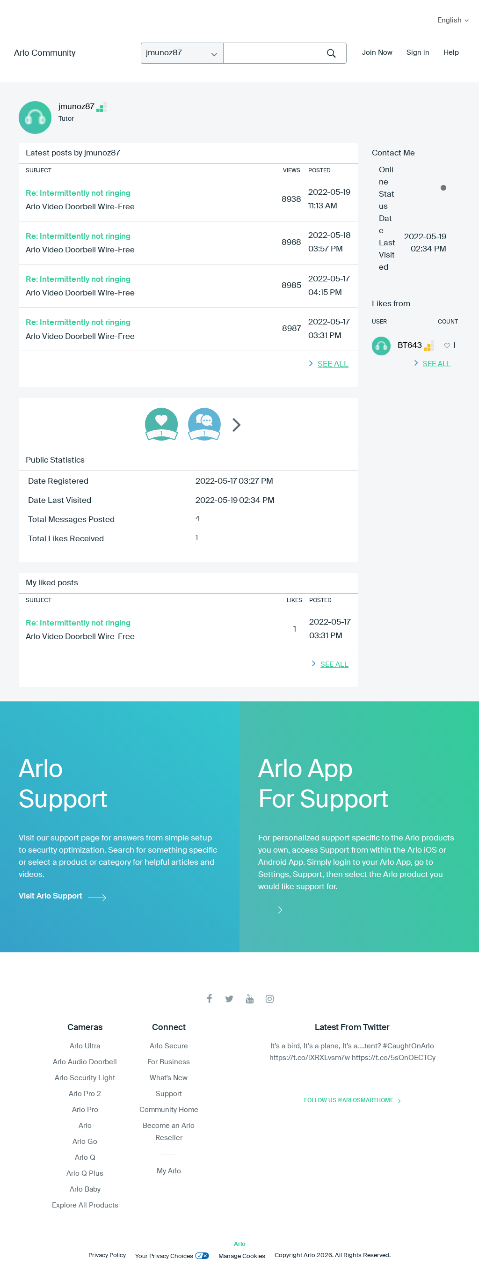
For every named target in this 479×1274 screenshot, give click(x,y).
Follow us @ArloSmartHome (348, 1101)
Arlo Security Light (85, 1078)
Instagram (270, 999)
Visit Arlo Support (50, 896)
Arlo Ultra (85, 1046)
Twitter (229, 999)
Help (451, 52)
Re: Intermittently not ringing (78, 194)
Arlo (85, 1125)
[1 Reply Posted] (204, 424)
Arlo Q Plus (84, 1173)
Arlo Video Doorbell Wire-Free (80, 207)
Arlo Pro (85, 1109)
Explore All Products (85, 1205)
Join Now (377, 52)
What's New (169, 1078)
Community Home (168, 1109)
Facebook (209, 999)
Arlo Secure (169, 1046)
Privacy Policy (107, 1255)
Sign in (417, 52)
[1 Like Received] (161, 424)
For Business (168, 1062)
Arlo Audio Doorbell (85, 1062)
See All (333, 364)
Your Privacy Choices (164, 1256)
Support (169, 1093)
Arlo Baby (85, 1189)
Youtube (249, 999)
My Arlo (13, 6)
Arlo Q (85, 1157)
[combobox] (285, 53)
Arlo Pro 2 (85, 1093)
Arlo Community (44, 53)
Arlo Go (85, 1141)
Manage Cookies (241, 1256)
